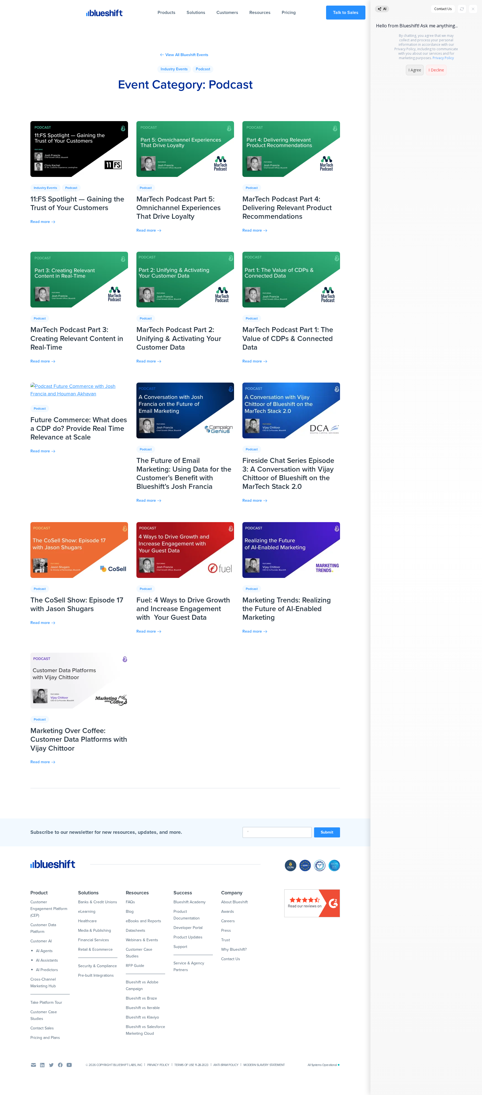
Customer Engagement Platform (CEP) (48, 908)
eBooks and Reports (143, 921)
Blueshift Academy (189, 902)
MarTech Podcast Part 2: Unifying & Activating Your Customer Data (178, 338)
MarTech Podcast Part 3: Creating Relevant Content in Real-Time (76, 338)
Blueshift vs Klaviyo (142, 1017)
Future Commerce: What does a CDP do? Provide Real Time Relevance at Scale (78, 428)
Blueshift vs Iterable (143, 1008)
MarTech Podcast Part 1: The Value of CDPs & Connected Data (287, 338)
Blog (130, 911)
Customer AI (41, 941)
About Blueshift (234, 902)
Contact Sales (42, 1028)
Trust (225, 940)
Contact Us (230, 959)
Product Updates (188, 937)
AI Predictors (47, 970)
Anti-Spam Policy (225, 1065)
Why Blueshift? (234, 949)
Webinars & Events (142, 940)
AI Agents (44, 951)
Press (226, 930)
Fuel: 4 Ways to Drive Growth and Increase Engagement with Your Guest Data (183, 609)
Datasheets (135, 930)
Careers (228, 921)
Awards (227, 911)
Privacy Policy (158, 1065)
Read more (40, 221)
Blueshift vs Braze (141, 998)
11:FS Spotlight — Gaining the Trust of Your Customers (77, 203)
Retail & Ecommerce (95, 949)
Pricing (289, 12)
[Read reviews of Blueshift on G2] (312, 903)
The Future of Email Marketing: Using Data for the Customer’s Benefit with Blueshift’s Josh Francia (183, 473)
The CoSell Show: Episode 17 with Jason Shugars (76, 604)
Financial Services (93, 940)
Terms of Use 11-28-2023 (191, 1065)
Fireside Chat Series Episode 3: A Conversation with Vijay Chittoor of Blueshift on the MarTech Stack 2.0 (288, 473)
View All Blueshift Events (186, 54)
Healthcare (87, 921)
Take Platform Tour (46, 1002)
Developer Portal (188, 928)
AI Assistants (47, 960)
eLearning (86, 911)
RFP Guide (135, 966)
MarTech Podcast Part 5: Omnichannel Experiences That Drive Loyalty (178, 208)
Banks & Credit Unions (97, 902)
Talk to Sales (345, 12)
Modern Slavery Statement (264, 1065)
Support (180, 947)
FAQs (130, 902)
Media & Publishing (94, 930)
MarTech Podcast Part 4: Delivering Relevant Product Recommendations (287, 208)
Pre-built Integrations (96, 975)
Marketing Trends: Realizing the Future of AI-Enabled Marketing (286, 609)
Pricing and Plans (45, 1038)
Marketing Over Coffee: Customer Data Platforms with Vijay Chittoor (78, 739)
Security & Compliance (97, 966)
